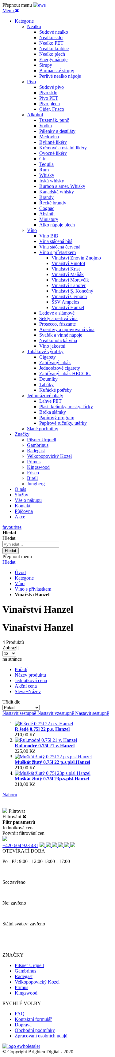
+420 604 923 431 (20, 845)
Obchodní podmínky (35, 1030)
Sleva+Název (28, 691)
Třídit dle (11, 701)
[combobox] (30, 544)
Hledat (8, 562)
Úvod (20, 572)
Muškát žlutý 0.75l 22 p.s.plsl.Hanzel (52, 762)
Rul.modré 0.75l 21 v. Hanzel (45, 745)
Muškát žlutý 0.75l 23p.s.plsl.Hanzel (52, 778)
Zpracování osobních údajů (41, 1035)
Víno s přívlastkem (33, 589)
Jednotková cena (31, 680)
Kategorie (24, 578)
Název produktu (30, 675)
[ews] (39, 5)
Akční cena (26, 686)
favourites (11, 527)
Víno (20, 583)
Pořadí (21, 669)
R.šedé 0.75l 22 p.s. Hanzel (42, 729)
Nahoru (9, 794)
